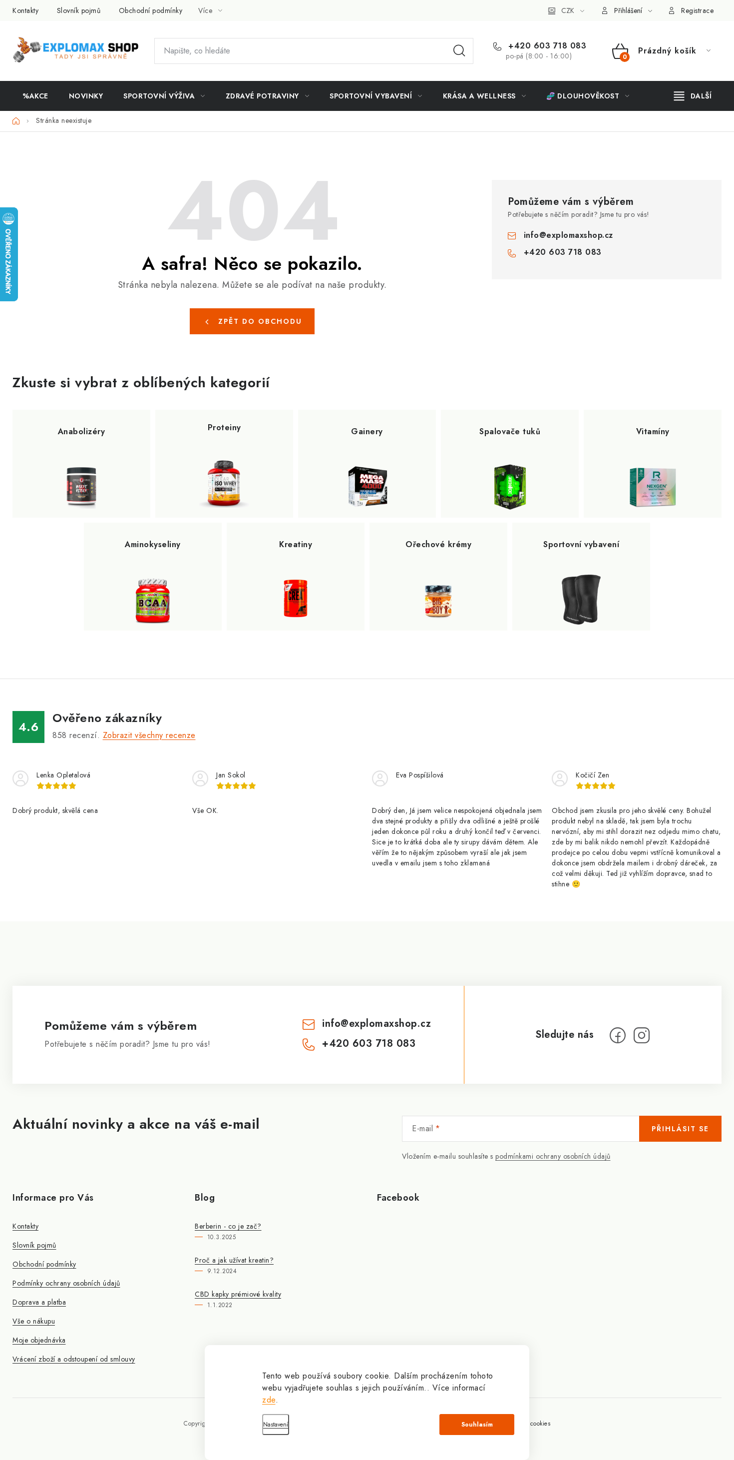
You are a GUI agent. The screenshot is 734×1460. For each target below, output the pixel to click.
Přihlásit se (680, 1129)
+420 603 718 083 (546, 46)
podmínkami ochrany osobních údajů (553, 1156)
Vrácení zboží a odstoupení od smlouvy (73, 1359)
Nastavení (275, 1424)
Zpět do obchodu (260, 321)
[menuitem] (35, 96)
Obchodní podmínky (151, 10)
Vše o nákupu (33, 1321)
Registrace (697, 10)
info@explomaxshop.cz (568, 235)
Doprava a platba (39, 1302)
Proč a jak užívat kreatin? (234, 1260)
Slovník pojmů (79, 10)
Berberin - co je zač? (228, 1226)
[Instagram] (642, 1035)
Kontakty (25, 10)
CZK (567, 10)
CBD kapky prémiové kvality (238, 1294)
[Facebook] (618, 1035)
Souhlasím (477, 1424)
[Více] (693, 96)
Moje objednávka (39, 1340)
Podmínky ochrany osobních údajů (66, 1283)
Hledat (459, 51)
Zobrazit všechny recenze (149, 735)
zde (269, 1400)
